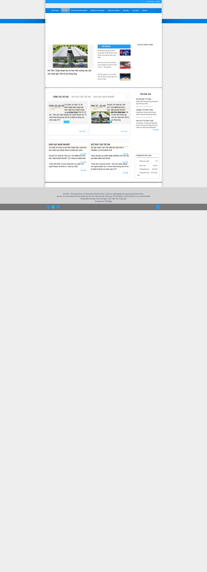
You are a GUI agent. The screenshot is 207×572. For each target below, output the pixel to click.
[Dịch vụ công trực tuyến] (147, 151)
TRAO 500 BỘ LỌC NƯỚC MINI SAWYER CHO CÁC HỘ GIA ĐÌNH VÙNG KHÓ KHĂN (110, 157)
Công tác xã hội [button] (114, 10)
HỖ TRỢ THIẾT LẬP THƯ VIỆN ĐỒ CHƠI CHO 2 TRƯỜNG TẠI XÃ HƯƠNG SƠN (107, 149)
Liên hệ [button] (144, 10)
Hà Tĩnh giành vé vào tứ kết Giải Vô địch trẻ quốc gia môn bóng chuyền (107, 77)
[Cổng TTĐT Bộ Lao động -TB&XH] (147, 141)
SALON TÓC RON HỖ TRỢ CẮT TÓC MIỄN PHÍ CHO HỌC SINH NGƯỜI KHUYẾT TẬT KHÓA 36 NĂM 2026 (67, 157)
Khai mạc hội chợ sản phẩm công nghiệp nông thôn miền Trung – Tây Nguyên (107, 65)
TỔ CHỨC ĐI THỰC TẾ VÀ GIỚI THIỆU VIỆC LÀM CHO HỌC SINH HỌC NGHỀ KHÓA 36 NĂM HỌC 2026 (67, 149)
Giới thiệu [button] (55, 10)
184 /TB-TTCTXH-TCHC (145, 121)
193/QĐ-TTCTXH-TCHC (144, 110)
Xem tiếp (82, 131)
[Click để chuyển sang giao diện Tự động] (48, 207)
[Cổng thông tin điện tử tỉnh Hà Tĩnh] (147, 148)
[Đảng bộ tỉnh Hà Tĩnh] (147, 145)
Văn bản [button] (126, 10)
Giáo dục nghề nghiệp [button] (79, 10)
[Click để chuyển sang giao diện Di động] (57, 207)
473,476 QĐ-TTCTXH (143, 99)
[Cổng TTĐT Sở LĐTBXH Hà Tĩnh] (147, 135)
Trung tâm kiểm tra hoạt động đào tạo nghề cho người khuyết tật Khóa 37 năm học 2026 (66, 165)
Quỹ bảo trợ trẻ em (81, 97)
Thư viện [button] (135, 10)
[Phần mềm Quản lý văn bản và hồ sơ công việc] (147, 132)
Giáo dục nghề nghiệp (103, 97)
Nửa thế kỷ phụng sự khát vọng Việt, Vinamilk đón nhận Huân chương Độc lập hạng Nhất (107, 54)
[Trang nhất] (48, 10)
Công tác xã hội (61, 97)
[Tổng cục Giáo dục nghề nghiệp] (147, 138)
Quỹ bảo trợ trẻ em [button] (97, 10)
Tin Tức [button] (65, 10)
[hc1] (147, 48)
